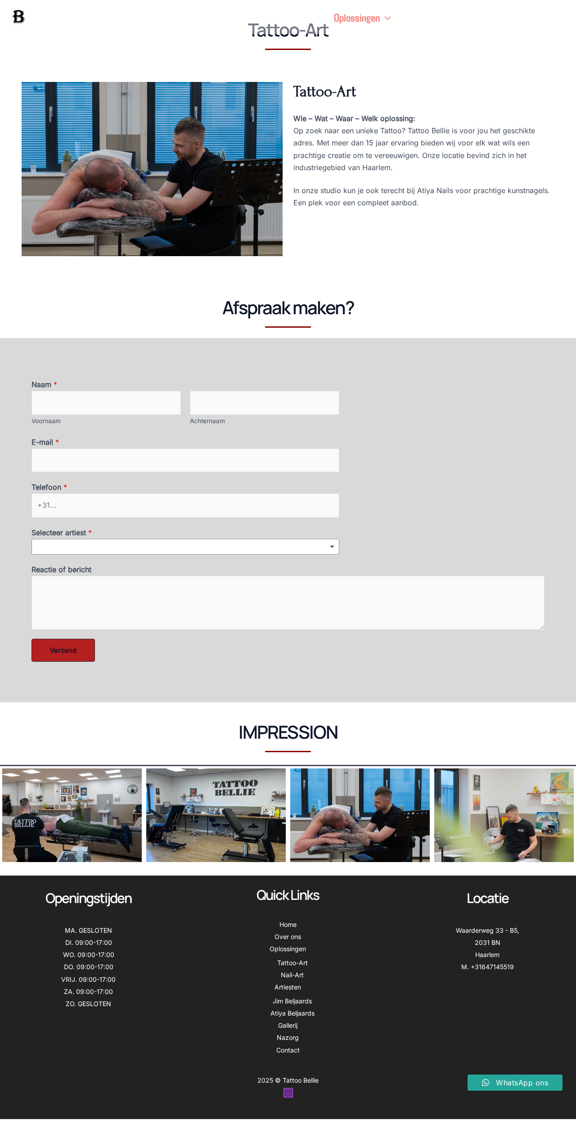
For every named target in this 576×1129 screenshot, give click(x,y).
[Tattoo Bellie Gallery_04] (504, 815)
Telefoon (49, 487)
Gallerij (469, 17)
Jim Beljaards (292, 1001)
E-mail (45, 442)
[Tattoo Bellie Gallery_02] (216, 815)
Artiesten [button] (418, 17)
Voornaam (46, 421)
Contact (543, 17)
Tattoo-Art (292, 962)
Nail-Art (292, 975)
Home (270, 17)
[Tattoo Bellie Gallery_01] (72, 815)
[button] (385, 17)
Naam (44, 384)
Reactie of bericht (61, 569)
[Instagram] (288, 1092)
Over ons (307, 17)
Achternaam (207, 421)
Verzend (63, 650)
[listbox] (185, 547)
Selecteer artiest (62, 532)
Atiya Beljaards (292, 1013)
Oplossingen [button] (357, 17)
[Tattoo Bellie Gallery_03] (360, 815)
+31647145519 (492, 967)
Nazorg (505, 17)
